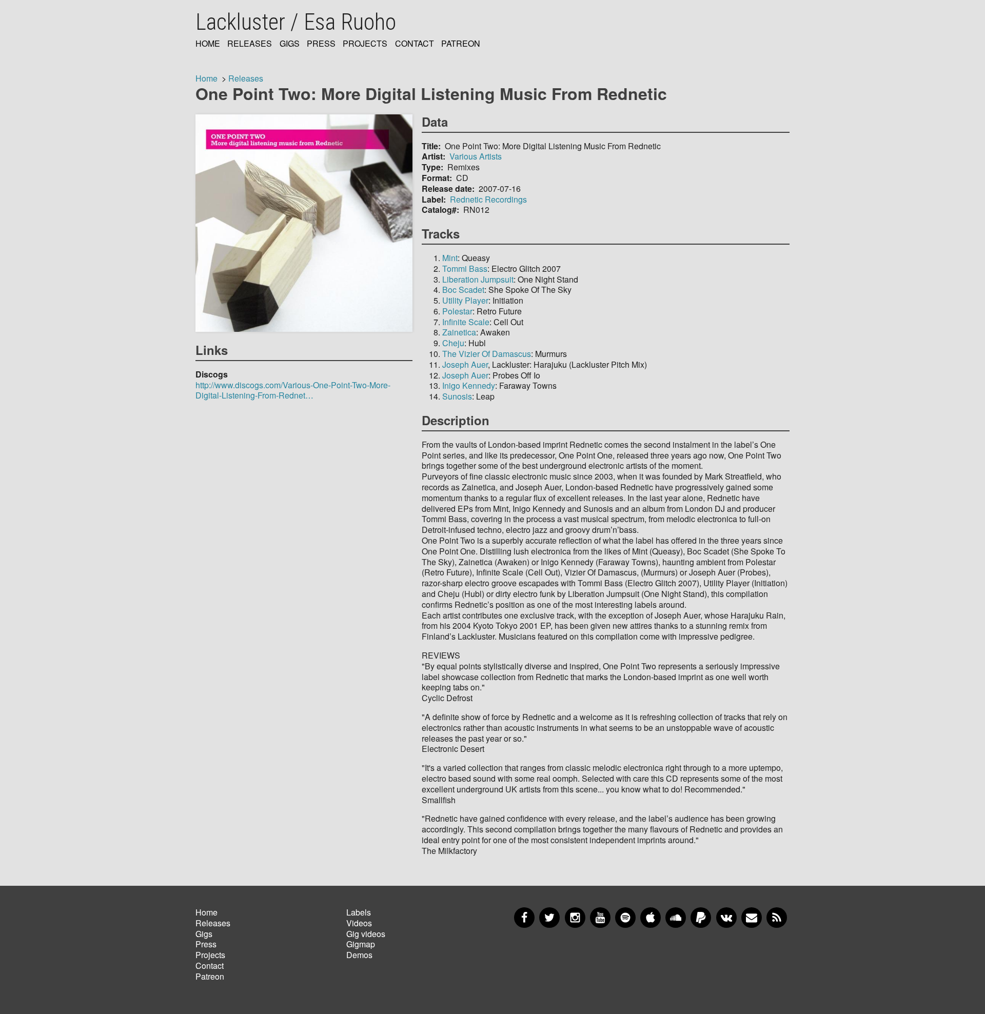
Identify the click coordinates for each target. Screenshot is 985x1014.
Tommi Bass (464, 268)
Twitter (549, 917)
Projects (365, 43)
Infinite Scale (465, 322)
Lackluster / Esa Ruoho (295, 22)
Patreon (460, 43)
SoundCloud (675, 917)
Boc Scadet (463, 289)
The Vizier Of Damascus (486, 354)
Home (207, 43)
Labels (358, 912)
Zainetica (459, 332)
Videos (359, 923)
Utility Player (465, 300)
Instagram (575, 917)
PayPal (701, 917)
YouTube (600, 917)
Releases (249, 43)
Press (321, 43)
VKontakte (726, 917)
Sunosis (457, 396)
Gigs (290, 43)
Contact (414, 43)
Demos (359, 955)
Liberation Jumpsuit (478, 279)
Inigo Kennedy (468, 385)
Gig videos (365, 934)
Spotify (625, 917)
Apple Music (650, 917)
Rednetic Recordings (488, 199)
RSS (776, 917)
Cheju (453, 343)
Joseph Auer (465, 364)
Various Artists (475, 156)
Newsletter (751, 917)
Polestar (457, 311)
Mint (450, 258)
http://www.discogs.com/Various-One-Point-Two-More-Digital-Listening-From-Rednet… (292, 390)
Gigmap (360, 944)
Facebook (524, 917)
